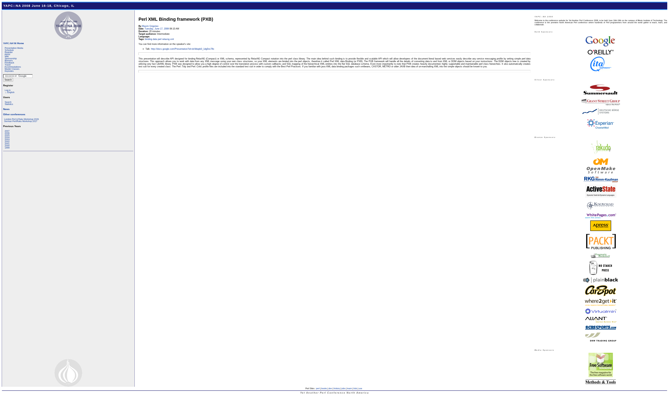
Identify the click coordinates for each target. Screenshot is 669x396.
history (337, 388)
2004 (7, 137)
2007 (7, 131)
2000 (7, 146)
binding (148, 39)
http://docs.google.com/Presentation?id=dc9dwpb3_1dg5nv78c (182, 49)
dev (330, 388)
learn (349, 388)
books (324, 388)
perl (160, 39)
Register (9, 52)
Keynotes (9, 71)
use (360, 388)
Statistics (9, 104)
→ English (9, 92)
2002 (7, 141)
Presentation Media (14, 48)
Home (13, 43)
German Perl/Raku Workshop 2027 (20, 121)
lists (355, 388)
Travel (8, 65)
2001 (7, 144)
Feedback (9, 63)
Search (8, 102)
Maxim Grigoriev (150, 26)
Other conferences (14, 114)
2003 (7, 139)
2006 (7, 133)
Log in (8, 90)
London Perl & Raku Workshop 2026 (21, 119)
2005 (7, 135)
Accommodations (13, 67)
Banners (9, 61)
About (7, 54)
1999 (7, 148)
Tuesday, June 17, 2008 (157, 28)
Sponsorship (11, 59)
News (6, 109)
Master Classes (12, 69)
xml (172, 39)
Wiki (7, 56)
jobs (343, 388)
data (155, 39)
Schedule (9, 50)
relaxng (166, 39)
